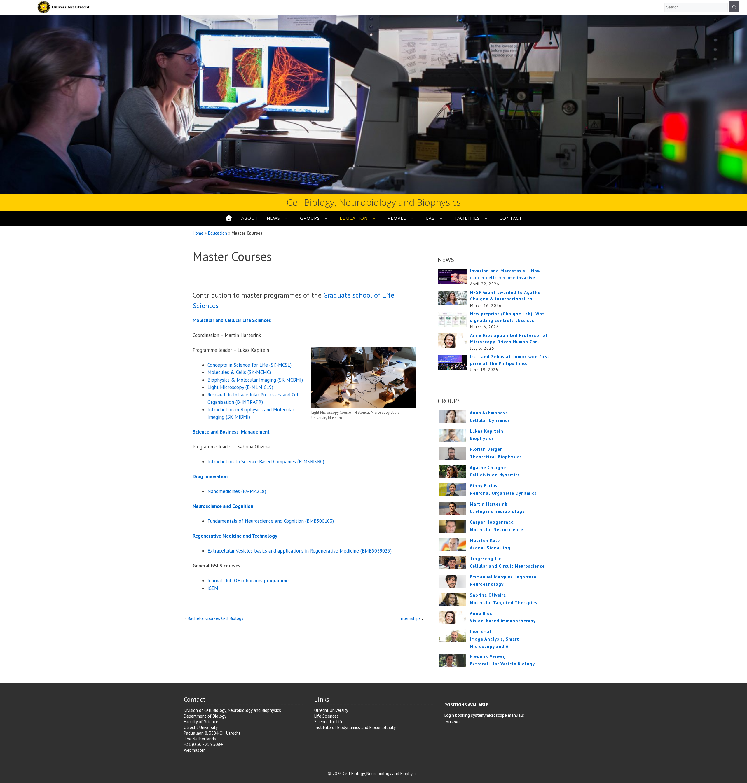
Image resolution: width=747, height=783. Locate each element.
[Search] (734, 6)
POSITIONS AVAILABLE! (467, 704)
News (273, 218)
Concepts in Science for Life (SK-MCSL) (249, 365)
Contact (511, 218)
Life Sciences (326, 716)
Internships (410, 618)
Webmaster (194, 750)
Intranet (452, 722)
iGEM (212, 588)
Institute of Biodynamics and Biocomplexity (355, 727)
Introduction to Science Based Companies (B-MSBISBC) (265, 461)
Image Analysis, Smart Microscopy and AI (494, 639)
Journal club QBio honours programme (248, 580)
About (249, 218)
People (397, 218)
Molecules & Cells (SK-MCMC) (239, 372)
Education (354, 218)
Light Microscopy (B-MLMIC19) (240, 387)
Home (198, 233)
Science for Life (328, 721)
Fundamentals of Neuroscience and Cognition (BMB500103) (270, 521)
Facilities (467, 218)
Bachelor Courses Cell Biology (215, 618)
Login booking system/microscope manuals (484, 715)
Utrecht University (331, 710)
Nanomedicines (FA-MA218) (236, 491)
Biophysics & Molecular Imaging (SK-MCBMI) (255, 380)
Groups (310, 218)
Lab (430, 218)
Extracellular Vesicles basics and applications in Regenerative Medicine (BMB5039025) (299, 551)
